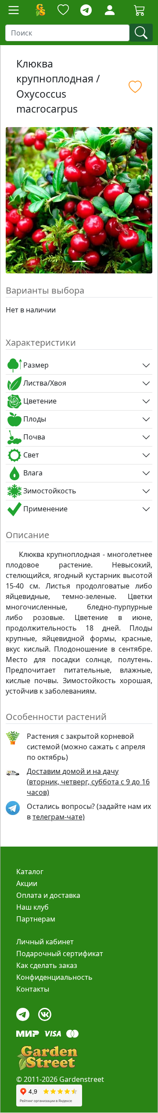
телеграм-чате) (58, 817)
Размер (35, 365)
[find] (141, 33)
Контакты (32, 989)
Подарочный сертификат (59, 953)
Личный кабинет (45, 941)
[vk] (44, 1012)
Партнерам (35, 919)
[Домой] (40, 10)
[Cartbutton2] (139, 10)
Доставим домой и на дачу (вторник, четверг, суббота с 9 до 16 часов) (88, 781)
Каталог (29, 871)
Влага (32, 473)
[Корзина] (139, 10)
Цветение (39, 401)
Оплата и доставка (48, 895)
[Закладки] (63, 10)
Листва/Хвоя (44, 383)
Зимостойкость (49, 491)
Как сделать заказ (46, 965)
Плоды (34, 419)
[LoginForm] (109, 9)
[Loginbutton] (109, 10)
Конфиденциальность (54, 977)
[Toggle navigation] (13, 10)
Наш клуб (32, 907)
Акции (26, 883)
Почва (33, 437)
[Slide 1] (79, 261)
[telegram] (86, 10)
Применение (45, 509)
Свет (30, 455)
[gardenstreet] (47, 1058)
